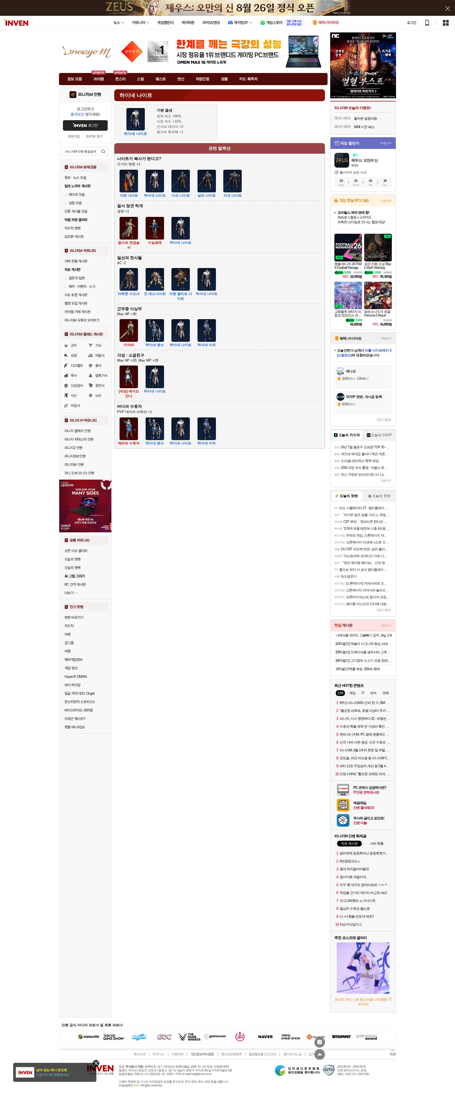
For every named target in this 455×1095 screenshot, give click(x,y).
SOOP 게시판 (74, 237)
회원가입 (74, 136)
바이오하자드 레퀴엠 (78, 710)
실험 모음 (75, 203)
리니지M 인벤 (89, 94)
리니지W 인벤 (74, 465)
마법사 (99, 355)
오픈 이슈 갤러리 (76, 551)
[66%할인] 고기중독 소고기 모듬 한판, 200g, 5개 (364, 661)
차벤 (68, 634)
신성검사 (77, 385)
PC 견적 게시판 (75, 584)
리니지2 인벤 (73, 448)
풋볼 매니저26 (75, 727)
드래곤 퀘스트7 (75, 719)
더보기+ (386, 143)
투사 (74, 375)
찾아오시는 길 (292, 1054)
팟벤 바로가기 (74, 617)
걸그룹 (69, 643)
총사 (98, 365)
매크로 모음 (77, 194)
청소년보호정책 (231, 1054)
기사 (98, 345)
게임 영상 (71, 668)
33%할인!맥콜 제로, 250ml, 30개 (358, 669)
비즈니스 (158, 1054)
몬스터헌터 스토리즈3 (80, 702)
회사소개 (139, 1054)
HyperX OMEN (76, 676)
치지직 (69, 626)
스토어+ (386, 201)
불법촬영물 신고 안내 (262, 1054)
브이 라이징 (72, 685)
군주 (74, 345)
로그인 (411, 23)
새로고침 (382, 419)
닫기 (96, 1063)
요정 (74, 355)
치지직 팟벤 (72, 228)
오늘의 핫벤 (72, 559)
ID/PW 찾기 (94, 136)
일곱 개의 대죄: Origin (80, 693)
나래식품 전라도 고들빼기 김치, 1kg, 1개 (364, 635)
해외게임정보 (73, 660)
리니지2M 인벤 (75, 456)
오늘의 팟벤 (72, 568)
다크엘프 (77, 365)
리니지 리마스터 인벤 (79, 439)
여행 (68, 651)
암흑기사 (101, 375)
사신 (74, 395)
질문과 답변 (77, 278)
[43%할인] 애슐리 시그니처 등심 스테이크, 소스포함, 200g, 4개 (364, 644)
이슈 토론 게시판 (76, 295)
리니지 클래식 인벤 (77, 431)
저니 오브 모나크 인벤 (79, 473)
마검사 (75, 405)
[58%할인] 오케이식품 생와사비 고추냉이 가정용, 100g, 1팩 (364, 652)
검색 (103, 151)
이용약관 (177, 1054)
